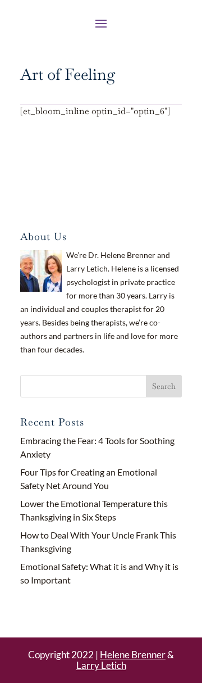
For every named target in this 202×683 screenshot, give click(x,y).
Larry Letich (101, 665)
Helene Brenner (133, 655)
